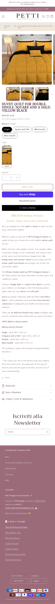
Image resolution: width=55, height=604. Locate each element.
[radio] (7, 129)
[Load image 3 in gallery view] (42, 94)
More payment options (27, 200)
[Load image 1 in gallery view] (13, 94)
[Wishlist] (47, 16)
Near (7, 457)
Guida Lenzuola (12, 543)
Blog (7, 480)
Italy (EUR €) (18, 581)
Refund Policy (10, 469)
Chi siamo (9, 475)
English (36, 581)
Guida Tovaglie (11, 549)
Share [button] (7, 378)
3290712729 (40, 501)
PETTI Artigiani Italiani (16, 599)
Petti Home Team (44, 599)
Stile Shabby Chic (13, 533)
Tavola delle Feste (13, 560)
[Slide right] (52, 94)
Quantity (5, 172)
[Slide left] (3, 94)
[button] (3, 16)
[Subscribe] (47, 432)
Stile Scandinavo (12, 538)
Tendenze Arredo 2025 (15, 554)
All (15, 26)
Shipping (13, 119)
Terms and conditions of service (18, 463)
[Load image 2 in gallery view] (27, 94)
